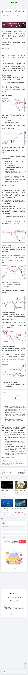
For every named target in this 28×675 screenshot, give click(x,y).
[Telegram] (17, 601)
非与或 (11, 614)
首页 (2, 7)
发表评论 (22, 541)
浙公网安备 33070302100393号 (12, 607)
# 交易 (22, 494)
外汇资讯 (6, 7)
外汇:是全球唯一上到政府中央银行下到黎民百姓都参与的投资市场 (7, 510)
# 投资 (22, 512)
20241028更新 (4, 490)
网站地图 (21, 608)
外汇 (3, 32)
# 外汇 (13, 457)
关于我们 (16, 608)
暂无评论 (4, 518)
